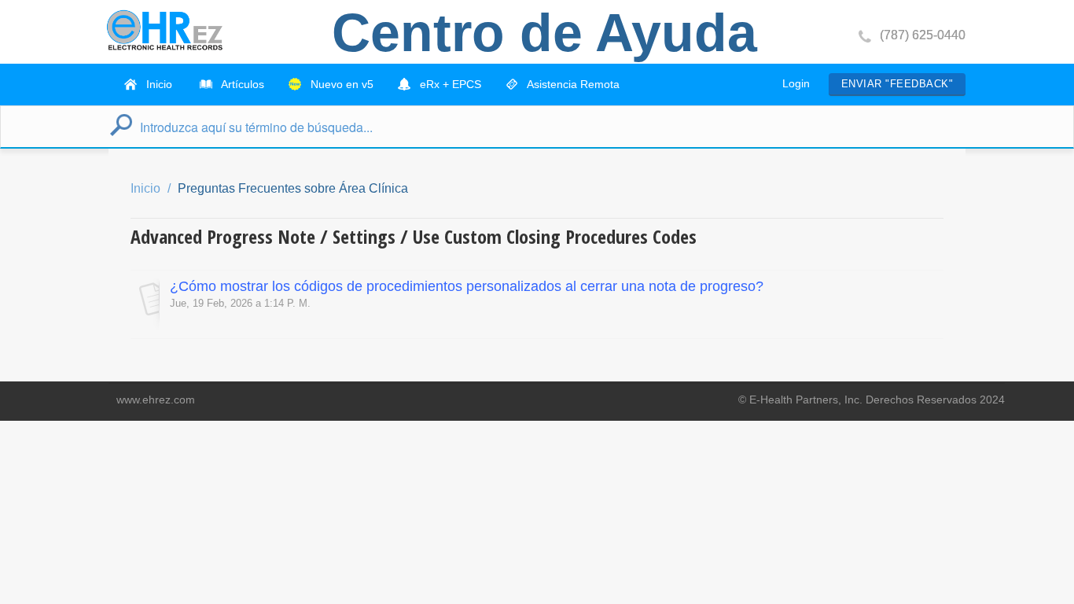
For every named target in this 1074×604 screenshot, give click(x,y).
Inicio (157, 84)
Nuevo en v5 (340, 84)
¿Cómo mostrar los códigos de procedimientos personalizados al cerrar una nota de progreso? (466, 286)
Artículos (241, 84)
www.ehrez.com (155, 399)
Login (796, 83)
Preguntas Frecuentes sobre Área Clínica (293, 188)
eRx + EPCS (449, 84)
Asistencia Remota (572, 84)
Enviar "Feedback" (897, 84)
